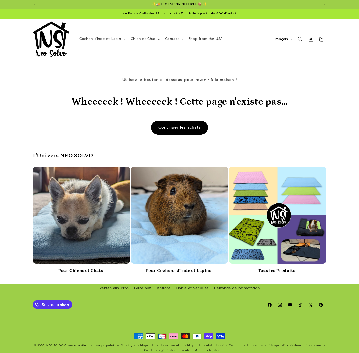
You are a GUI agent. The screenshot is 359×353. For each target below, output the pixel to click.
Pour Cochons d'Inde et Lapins (178, 270)
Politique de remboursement (158, 345)
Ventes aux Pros (114, 288)
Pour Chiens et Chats (80, 270)
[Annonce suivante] (324, 4)
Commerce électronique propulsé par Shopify (98, 345)
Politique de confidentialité (204, 345)
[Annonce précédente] (34, 4)
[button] (102, 39)
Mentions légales (207, 350)
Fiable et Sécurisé (192, 288)
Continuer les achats (179, 127)
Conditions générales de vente (167, 350)
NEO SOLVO (54, 345)
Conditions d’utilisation (246, 345)
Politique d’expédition (284, 345)
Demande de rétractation (237, 288)
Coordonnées (315, 345)
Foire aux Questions (152, 288)
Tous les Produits (276, 270)
